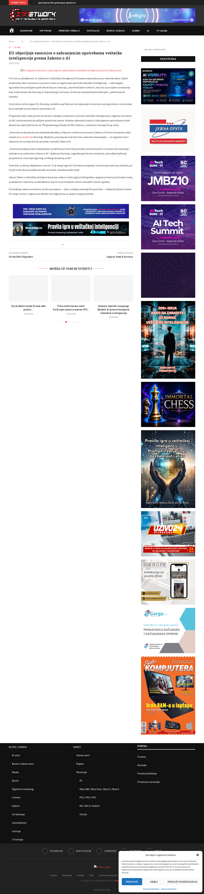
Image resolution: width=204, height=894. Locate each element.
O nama (141, 756)
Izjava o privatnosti (168, 888)
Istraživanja (18, 814)
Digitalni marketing (23, 789)
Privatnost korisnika (148, 781)
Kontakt (142, 765)
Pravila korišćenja (147, 773)
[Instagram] (183, 2)
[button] (197, 855)
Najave (80, 763)
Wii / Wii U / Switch (89, 805)
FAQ (91, 875)
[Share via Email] (77, 244)
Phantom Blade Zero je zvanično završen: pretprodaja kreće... (69, 2)
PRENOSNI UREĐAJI (69, 30)
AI (148, 30)
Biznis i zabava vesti (23, 763)
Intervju (16, 831)
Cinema (16, 797)
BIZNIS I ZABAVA (115, 30)
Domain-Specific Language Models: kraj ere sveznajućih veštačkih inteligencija (113, 310)
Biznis (15, 780)
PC (81, 780)
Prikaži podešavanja (182, 881)
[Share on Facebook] (68, 244)
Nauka (15, 772)
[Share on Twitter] (71, 244)
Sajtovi (15, 805)
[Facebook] (180, 2)
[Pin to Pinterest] (74, 244)
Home (11, 41)
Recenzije (81, 772)
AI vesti (16, 755)
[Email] (194, 2)
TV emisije (162, 30)
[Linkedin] (187, 2)
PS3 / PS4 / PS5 (88, 797)
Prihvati (132, 881)
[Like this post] (65, 244)
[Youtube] (191, 2)
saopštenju (27, 137)
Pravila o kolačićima (151, 888)
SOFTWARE (45, 30)
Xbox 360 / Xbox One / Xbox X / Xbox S (99, 789)
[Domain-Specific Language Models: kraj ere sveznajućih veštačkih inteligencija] (113, 288)
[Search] (193, 30)
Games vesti (83, 755)
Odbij (154, 881)
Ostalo (83, 814)
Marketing (67, 875)
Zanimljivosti (19, 822)
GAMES (136, 30)
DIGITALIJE (93, 30)
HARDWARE (26, 30)
